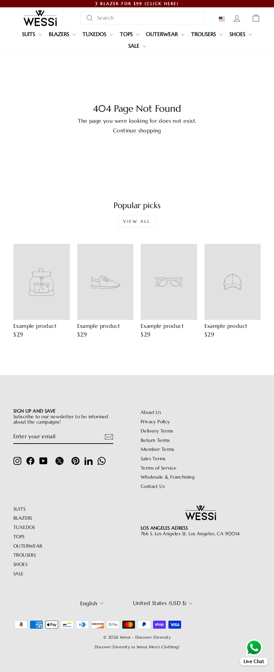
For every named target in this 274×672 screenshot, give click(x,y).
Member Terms (157, 449)
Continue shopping (137, 130)
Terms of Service (158, 468)
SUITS (29, 34)
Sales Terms (153, 459)
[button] (223, 19)
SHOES (238, 34)
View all (137, 221)
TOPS (127, 34)
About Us (151, 412)
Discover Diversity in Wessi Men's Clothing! (137, 646)
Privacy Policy (155, 422)
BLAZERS (60, 34)
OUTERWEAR (162, 34)
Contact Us (153, 486)
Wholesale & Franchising (167, 477)
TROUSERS (204, 34)
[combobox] (142, 18)
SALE (134, 45)
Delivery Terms (157, 431)
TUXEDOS (95, 34)
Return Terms (155, 440)
